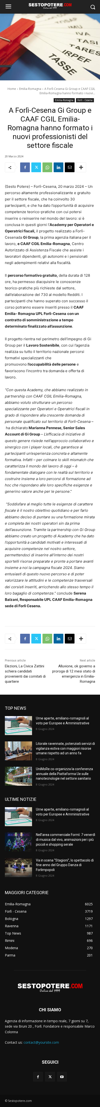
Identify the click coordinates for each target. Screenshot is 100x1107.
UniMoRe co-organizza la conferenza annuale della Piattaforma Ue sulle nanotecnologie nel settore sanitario (64, 773)
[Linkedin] (58, 167)
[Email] (70, 167)
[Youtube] (62, 1076)
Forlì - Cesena (84, 100)
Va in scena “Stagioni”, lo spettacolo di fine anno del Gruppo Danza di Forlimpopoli (65, 865)
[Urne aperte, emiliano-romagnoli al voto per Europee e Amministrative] (18, 725)
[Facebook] (25, 167)
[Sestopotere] (50, 5)
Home (12, 89)
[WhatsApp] (47, 167)
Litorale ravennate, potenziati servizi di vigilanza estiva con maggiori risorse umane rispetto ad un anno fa (65, 748)
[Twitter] (36, 167)
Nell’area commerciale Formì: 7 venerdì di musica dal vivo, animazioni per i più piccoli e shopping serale (65, 839)
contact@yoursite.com (41, 1042)
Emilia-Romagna (30, 89)
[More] (81, 167)
